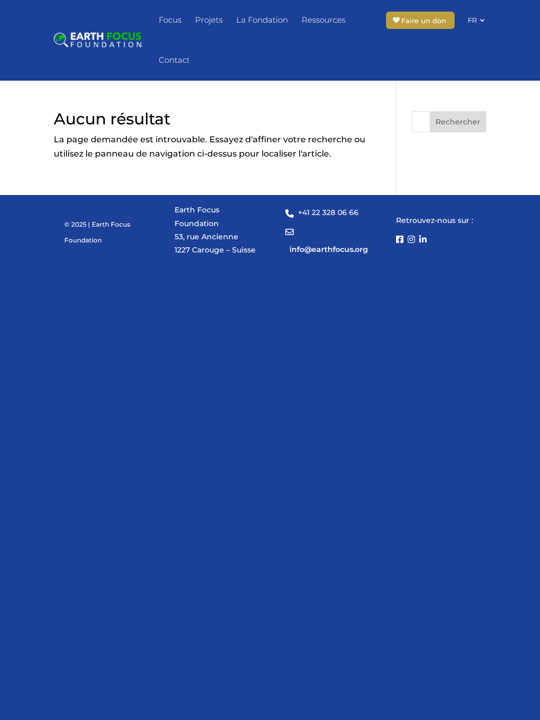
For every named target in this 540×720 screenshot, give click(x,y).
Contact (174, 60)
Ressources (323, 20)
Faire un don (423, 20)
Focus (170, 20)
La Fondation (262, 20)
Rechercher (458, 122)
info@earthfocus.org (329, 249)
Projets (209, 20)
